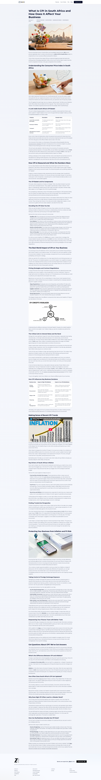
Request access (78, 2)
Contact (52, 770)
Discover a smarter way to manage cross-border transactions (43, 748)
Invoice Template (36, 772)
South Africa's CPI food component (52, 477)
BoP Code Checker (36, 775)
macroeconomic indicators (35, 144)
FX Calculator (35, 773)
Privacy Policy (72, 770)
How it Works (17, 772)
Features (16, 770)
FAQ (15, 775)
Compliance (16, 773)
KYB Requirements (36, 770)
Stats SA (41, 678)
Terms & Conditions (73, 772)
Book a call (80, 761)
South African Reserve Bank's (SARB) (55, 511)
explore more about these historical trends (54, 372)
